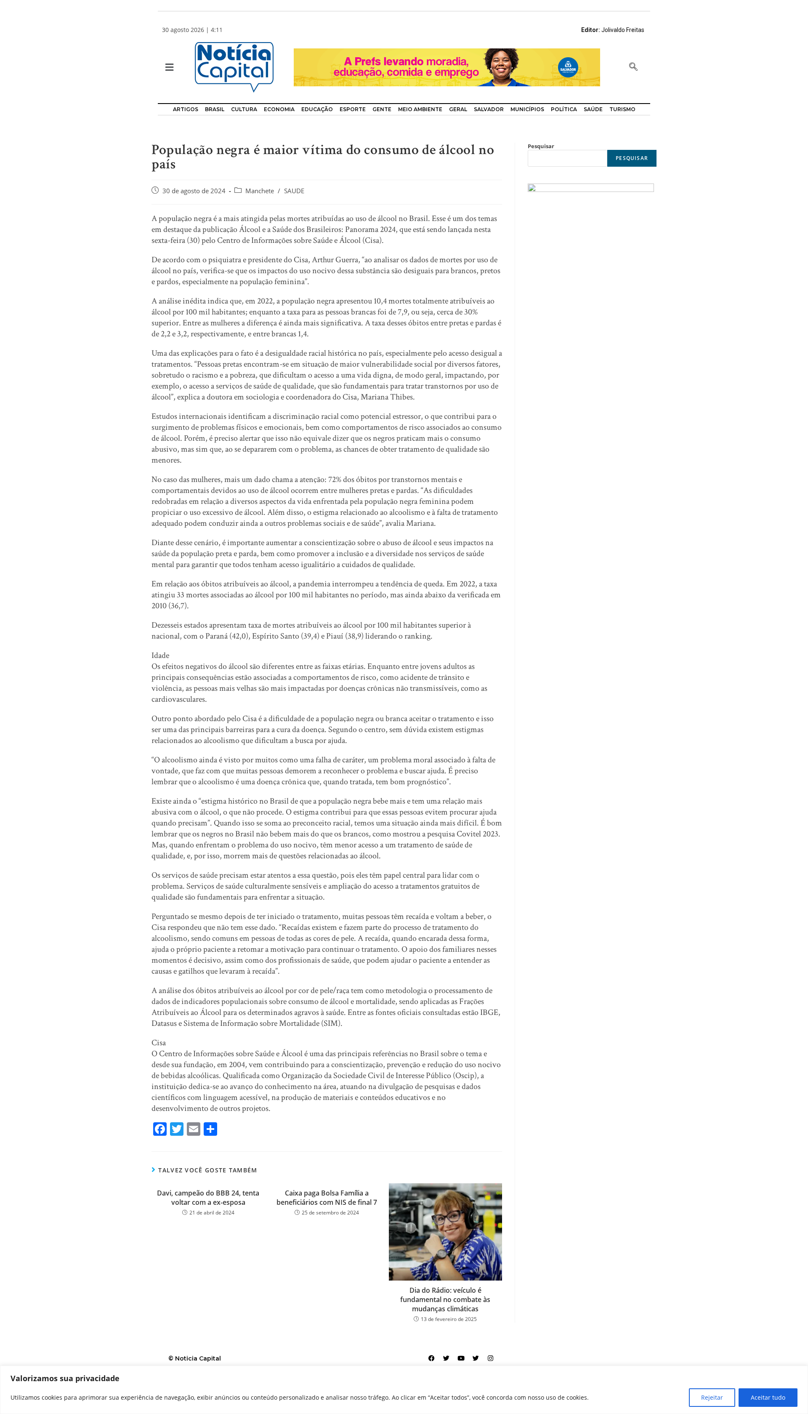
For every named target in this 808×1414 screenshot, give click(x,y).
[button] (168, 67)
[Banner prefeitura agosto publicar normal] (447, 67)
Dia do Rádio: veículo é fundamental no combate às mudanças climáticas (445, 1300)
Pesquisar (541, 146)
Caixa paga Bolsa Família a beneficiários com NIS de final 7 (326, 1197)
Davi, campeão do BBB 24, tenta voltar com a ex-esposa (208, 1197)
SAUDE (294, 191)
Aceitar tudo (768, 1397)
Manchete (259, 191)
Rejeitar (712, 1397)
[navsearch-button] (633, 67)
